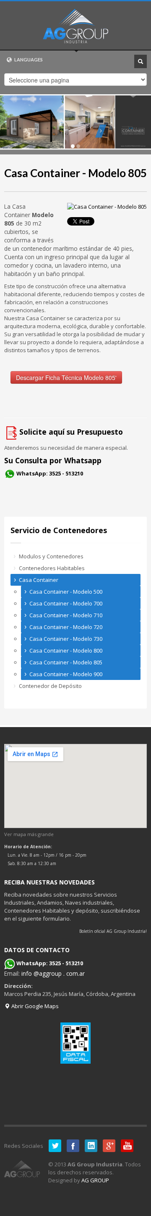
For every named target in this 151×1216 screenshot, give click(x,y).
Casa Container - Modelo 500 (65, 591)
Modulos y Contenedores (51, 556)
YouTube (127, 1145)
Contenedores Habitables (52, 568)
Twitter (55, 1145)
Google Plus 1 (109, 1145)
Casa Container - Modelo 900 (65, 674)
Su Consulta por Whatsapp (53, 460)
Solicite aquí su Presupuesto (71, 432)
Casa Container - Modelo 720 (65, 627)
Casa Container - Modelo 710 (65, 615)
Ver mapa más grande (29, 834)
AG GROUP (95, 1180)
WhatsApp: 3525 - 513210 (49, 473)
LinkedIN (91, 1145)
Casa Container (38, 580)
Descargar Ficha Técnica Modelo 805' (66, 377)
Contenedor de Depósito (50, 686)
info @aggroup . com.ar (53, 973)
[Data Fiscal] (75, 1043)
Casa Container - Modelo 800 (65, 650)
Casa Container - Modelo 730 (65, 639)
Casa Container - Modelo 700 (65, 603)
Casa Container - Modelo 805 (75, 173)
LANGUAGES (28, 59)
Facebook (73, 1145)
